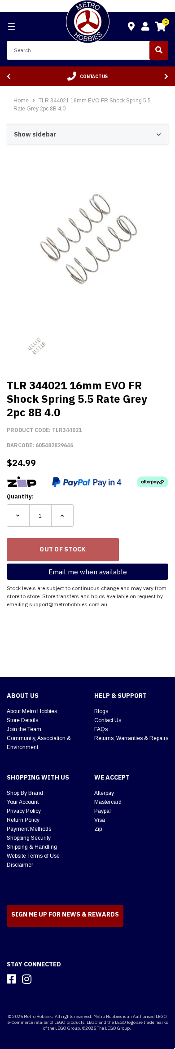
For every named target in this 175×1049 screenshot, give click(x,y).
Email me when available (87, 572)
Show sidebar (35, 134)
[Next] (166, 76)
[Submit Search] (158, 50)
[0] (160, 27)
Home (21, 100)
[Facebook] (11, 979)
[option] (87, 76)
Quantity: (20, 496)
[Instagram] (26, 979)
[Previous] (8, 76)
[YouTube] (42, 979)
